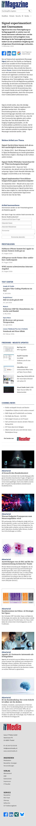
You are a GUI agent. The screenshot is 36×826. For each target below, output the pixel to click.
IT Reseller (7, 784)
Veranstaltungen (9, 766)
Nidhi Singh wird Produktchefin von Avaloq (18, 413)
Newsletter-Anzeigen (10, 763)
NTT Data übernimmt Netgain (14, 427)
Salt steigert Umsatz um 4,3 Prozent (16, 419)
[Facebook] (6, 816)
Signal (4, 61)
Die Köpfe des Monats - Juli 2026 (15, 416)
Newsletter (7, 795)
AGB (5, 776)
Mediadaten (7, 760)
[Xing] (17, 816)
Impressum (7, 781)
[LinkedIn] (11, 816)
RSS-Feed (7, 798)
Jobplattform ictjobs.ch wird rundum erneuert (19, 410)
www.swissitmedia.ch (10, 751)
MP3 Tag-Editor (22, 350)
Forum (9, 70)
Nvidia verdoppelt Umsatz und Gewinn (17, 407)
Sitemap (6, 800)
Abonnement (8, 773)
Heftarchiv (7, 803)
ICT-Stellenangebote (10, 806)
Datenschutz (8, 779)
